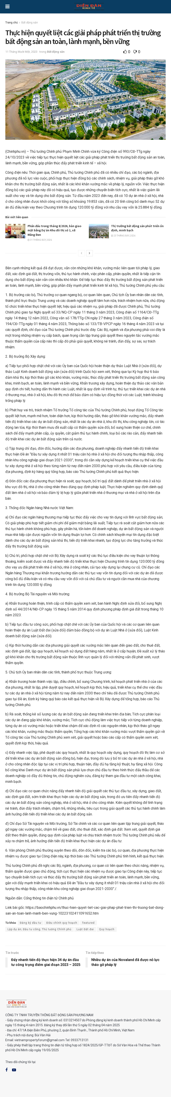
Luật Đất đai (85, 929)
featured (88, 922)
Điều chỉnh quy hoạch (61, 922)
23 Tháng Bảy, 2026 (124, 235)
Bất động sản (29, 22)
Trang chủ (11, 22)
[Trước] (81, 253)
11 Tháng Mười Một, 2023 (21, 51)
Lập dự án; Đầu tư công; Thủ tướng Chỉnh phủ (39, 929)
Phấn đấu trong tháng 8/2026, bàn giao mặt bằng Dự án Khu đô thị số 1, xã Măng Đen (54, 230)
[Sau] (89, 253)
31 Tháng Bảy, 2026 (41, 240)
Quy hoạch (106, 929)
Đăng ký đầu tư (30, 922)
